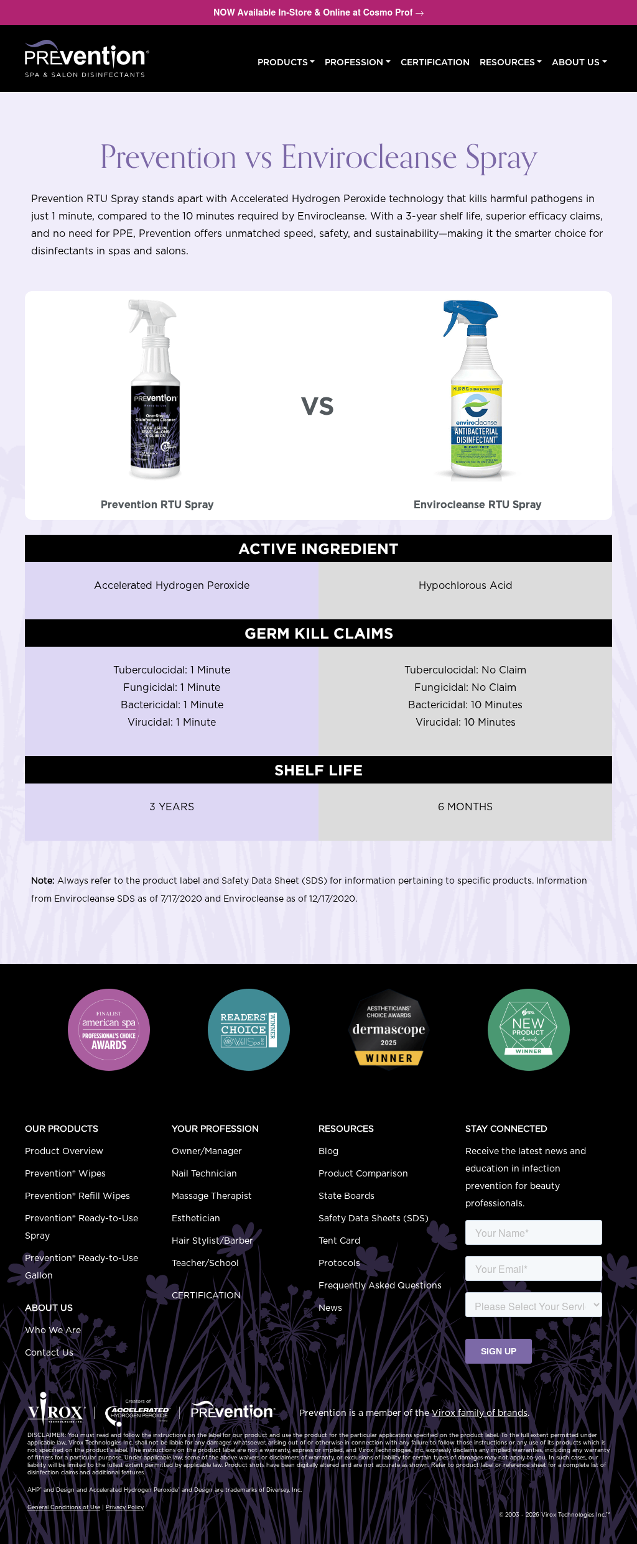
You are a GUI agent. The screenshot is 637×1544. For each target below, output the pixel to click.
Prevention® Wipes (65, 1174)
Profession (354, 62)
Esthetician (196, 1218)
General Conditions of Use (63, 1507)
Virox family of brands (480, 1413)
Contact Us (49, 1353)
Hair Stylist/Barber (212, 1241)
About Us (576, 62)
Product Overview (64, 1151)
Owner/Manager (207, 1151)
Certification (435, 62)
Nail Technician (204, 1174)
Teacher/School (205, 1263)
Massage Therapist (212, 1196)
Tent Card (339, 1241)
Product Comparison (363, 1174)
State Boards (346, 1196)
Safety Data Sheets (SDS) (373, 1218)
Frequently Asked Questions (380, 1286)
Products (283, 62)
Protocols (339, 1263)
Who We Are (53, 1330)
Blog (328, 1151)
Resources (507, 62)
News (330, 1308)
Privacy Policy (125, 1507)
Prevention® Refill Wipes (77, 1196)
